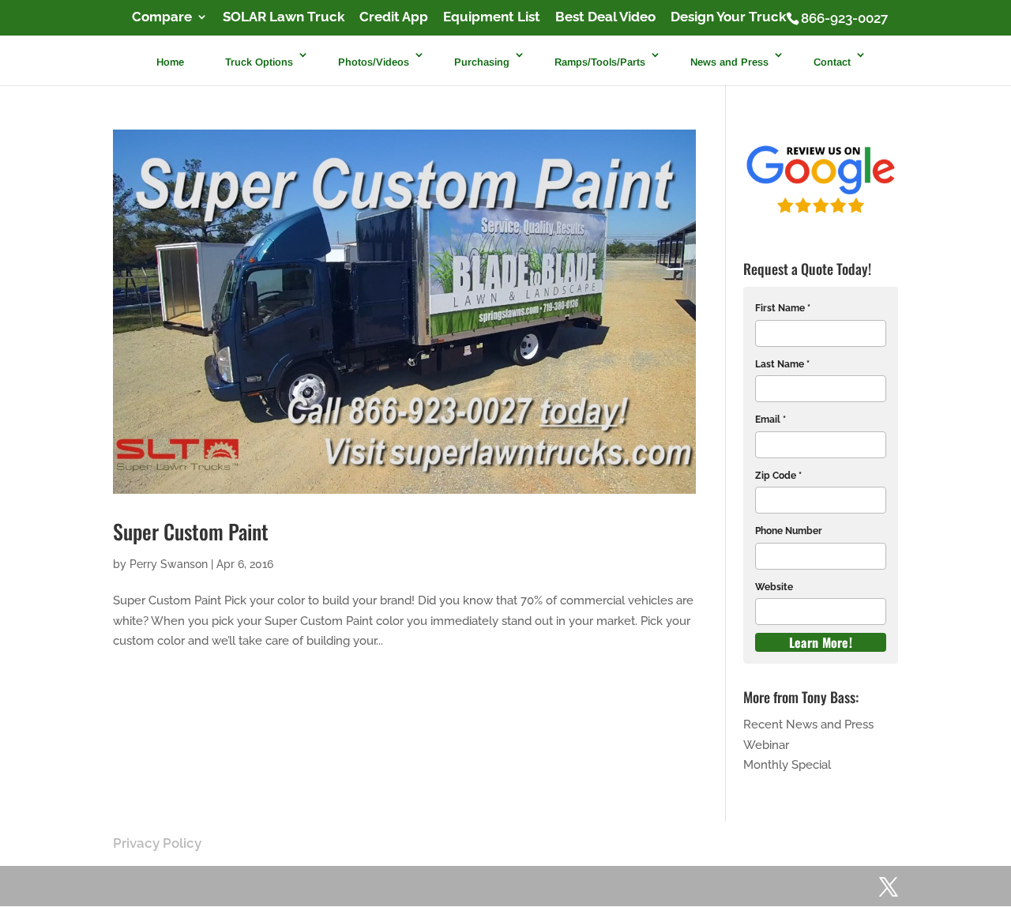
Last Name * (782, 364)
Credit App (393, 17)
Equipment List (491, 17)
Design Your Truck (728, 17)
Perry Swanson (169, 564)
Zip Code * (778, 475)
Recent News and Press (808, 724)
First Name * (782, 308)
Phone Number (788, 530)
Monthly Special (787, 765)
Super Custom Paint (191, 531)
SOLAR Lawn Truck (283, 17)
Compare (162, 17)
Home (170, 61)
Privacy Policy (157, 843)
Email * (770, 419)
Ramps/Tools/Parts (599, 61)
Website (774, 587)
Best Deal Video (605, 17)
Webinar (766, 745)
